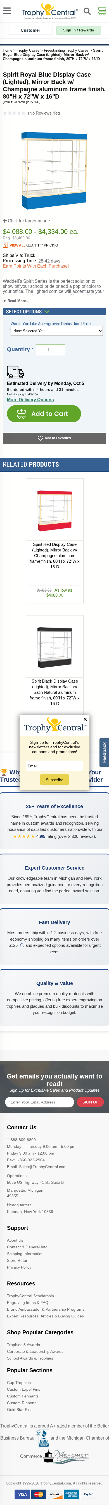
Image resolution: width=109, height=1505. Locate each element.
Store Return (18, 1260)
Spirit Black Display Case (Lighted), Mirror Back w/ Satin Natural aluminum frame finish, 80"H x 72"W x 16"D (55, 692)
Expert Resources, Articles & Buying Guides (45, 1316)
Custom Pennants (23, 1396)
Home (7, 50)
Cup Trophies (19, 1382)
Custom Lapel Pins (23, 1389)
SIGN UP (90, 1102)
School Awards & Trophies (30, 1358)
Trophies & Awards (23, 1344)
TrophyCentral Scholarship (30, 1296)
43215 (32, 394)
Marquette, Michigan (25, 1190)
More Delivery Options (30, 399)
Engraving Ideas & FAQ (27, 1302)
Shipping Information (25, 1253)
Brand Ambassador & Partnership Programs (45, 1309)
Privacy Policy (19, 1267)
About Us (15, 1240)
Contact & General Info (27, 1247)
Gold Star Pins (19, 1409)
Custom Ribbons (21, 1403)
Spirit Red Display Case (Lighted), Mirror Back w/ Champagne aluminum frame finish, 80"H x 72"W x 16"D (55, 555)
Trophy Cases (28, 50)
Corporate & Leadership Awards (35, 1351)
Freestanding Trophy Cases (66, 50)
